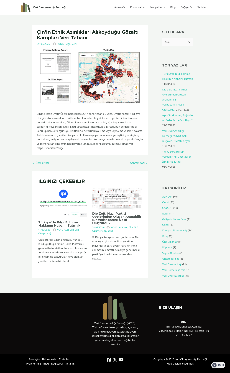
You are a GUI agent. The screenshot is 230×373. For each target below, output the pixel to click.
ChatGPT (133, 227)
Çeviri (165, 202)
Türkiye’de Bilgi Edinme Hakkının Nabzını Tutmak (59, 223)
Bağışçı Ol (186, 7)
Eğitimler (64, 359)
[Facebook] (109, 359)
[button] (143, 7)
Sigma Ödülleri (171, 253)
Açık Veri (71, 44)
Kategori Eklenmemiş (174, 230)
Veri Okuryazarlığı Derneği (49, 7)
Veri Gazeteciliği (172, 264)
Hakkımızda (49, 359)
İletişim (201, 7)
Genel (165, 225)
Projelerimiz (33, 363)
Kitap (165, 236)
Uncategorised (170, 258)
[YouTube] (121, 359)
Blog (173, 7)
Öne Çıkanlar (170, 241)
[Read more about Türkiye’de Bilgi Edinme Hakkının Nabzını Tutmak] (63, 203)
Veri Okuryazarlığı (173, 275)
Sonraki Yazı (139, 163)
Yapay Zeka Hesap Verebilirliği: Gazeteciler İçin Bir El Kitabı (176, 156)
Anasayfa (119, 7)
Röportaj (167, 247)
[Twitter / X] (115, 359)
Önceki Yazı (40, 163)
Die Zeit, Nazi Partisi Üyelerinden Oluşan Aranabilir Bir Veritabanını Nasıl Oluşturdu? (116, 218)
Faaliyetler (156, 7)
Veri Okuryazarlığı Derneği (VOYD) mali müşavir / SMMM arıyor (176, 136)
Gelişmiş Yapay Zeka (102, 230)
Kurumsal (136, 7)
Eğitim (166, 213)
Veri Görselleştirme (173, 270)
